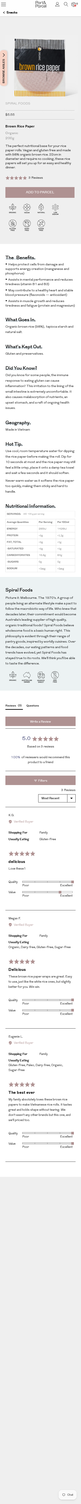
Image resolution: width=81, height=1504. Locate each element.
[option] (40, 82)
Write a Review (40, 722)
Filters (42, 781)
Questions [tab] (32, 706)
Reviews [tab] (13, 706)
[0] (73, 4)
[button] (24, 178)
